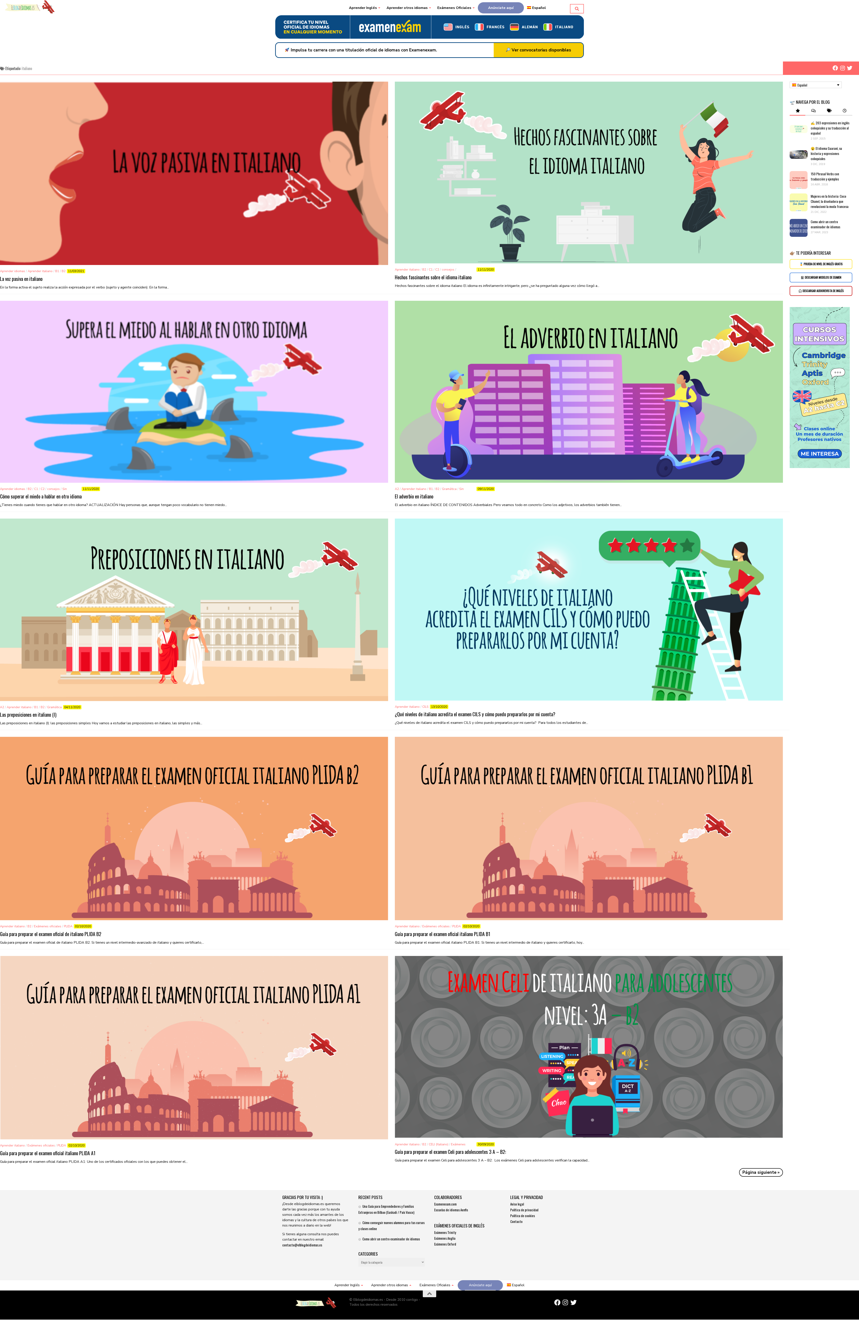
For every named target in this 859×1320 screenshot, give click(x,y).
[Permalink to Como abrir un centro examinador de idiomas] (799, 228)
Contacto (516, 1221)
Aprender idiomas (12, 271)
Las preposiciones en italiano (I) (28, 714)
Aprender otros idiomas (407, 7)
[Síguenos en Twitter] (849, 68)
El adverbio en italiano (414, 496)
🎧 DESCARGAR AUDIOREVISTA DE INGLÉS (821, 291)
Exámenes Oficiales (454, 7)
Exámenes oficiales (47, 926)
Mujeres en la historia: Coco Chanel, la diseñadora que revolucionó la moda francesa (830, 201)
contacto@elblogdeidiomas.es (302, 1244)
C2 (437, 269)
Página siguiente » (761, 1172)
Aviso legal (517, 1203)
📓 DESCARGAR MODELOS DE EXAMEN (821, 277)
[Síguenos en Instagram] (842, 68)
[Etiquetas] (829, 111)
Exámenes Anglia (444, 1238)
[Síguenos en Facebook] (835, 68)
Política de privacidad (524, 1209)
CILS (425, 707)
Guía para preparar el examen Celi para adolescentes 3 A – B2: (450, 1151)
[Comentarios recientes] (813, 111)
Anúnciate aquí (501, 7)
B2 (64, 271)
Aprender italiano (40, 271)
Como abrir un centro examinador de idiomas (825, 224)
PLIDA (68, 926)
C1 (431, 269)
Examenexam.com (445, 1203)
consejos (448, 269)
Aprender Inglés (363, 7)
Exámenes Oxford (445, 1244)
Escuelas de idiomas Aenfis (451, 1209)
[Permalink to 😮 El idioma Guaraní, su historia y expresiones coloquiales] (799, 154)
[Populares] (797, 111)
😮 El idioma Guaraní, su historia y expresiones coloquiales (826, 153)
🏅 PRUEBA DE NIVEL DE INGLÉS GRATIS (821, 264)
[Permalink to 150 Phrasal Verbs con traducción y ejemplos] (799, 180)
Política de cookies (522, 1215)
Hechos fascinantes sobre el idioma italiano (433, 277)
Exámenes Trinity (445, 1232)
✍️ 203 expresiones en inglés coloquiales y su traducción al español (830, 128)
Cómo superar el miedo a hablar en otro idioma (41, 496)
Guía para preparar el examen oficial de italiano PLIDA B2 (50, 933)
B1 (57, 271)
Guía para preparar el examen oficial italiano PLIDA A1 (48, 1153)
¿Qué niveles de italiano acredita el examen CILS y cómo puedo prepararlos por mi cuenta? (475, 714)
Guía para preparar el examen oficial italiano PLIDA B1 (442, 933)
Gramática (449, 489)
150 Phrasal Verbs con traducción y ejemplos (825, 176)
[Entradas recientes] (844, 111)
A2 (397, 489)
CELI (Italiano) (438, 1144)
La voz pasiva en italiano (21, 278)
